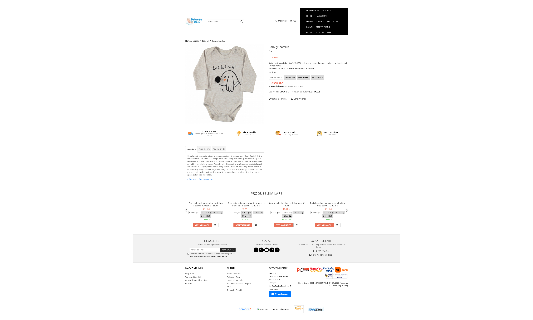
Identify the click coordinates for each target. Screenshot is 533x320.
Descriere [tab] (191, 149)
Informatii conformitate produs (200, 179)
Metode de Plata (234, 273)
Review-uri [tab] (219, 149)
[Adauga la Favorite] (215, 225)
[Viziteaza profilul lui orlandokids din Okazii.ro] (299, 309)
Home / (189, 41)
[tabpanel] (224, 84)
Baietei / (197, 41)
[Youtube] (266, 250)
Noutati (320, 32)
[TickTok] (271, 250)
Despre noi (189, 273)
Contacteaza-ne (281, 294)
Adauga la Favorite (279, 98)
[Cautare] (241, 21)
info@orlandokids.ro (322, 254)
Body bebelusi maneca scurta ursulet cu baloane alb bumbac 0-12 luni (246, 204)
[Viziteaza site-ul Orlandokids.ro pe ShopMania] (316, 309)
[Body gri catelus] (224, 84)
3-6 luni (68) (290, 77)
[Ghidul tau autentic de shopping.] (245, 309)
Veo (270, 51)
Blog (329, 32)
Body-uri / (206, 41)
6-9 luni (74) (303, 77)
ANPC (229, 286)
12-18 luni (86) (275, 77)
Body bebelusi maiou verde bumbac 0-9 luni (287, 204)
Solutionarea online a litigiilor (239, 283)
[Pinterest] (261, 250)
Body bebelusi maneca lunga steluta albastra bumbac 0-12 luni (206, 204)
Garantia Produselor (235, 280)
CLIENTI (231, 268)
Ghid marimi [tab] (204, 149)
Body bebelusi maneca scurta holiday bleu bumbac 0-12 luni (327, 204)
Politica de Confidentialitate (215, 256)
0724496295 (322, 250)
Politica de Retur (233, 277)
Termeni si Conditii (193, 277)
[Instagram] (277, 250)
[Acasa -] (194, 21)
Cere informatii (299, 98)
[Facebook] (256, 250)
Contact (188, 283)
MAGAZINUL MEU (194, 268)
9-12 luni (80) (317, 77)
